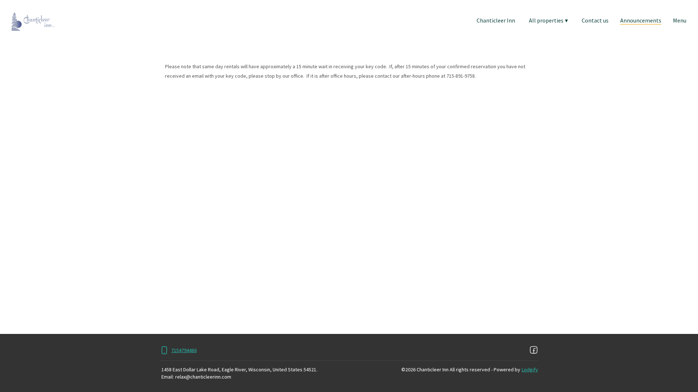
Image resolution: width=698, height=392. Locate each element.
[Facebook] (533, 350)
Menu (679, 20)
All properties (548, 20)
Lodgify (530, 369)
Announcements (640, 20)
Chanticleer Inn (496, 20)
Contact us (595, 20)
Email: (167, 376)
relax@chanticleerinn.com (203, 376)
